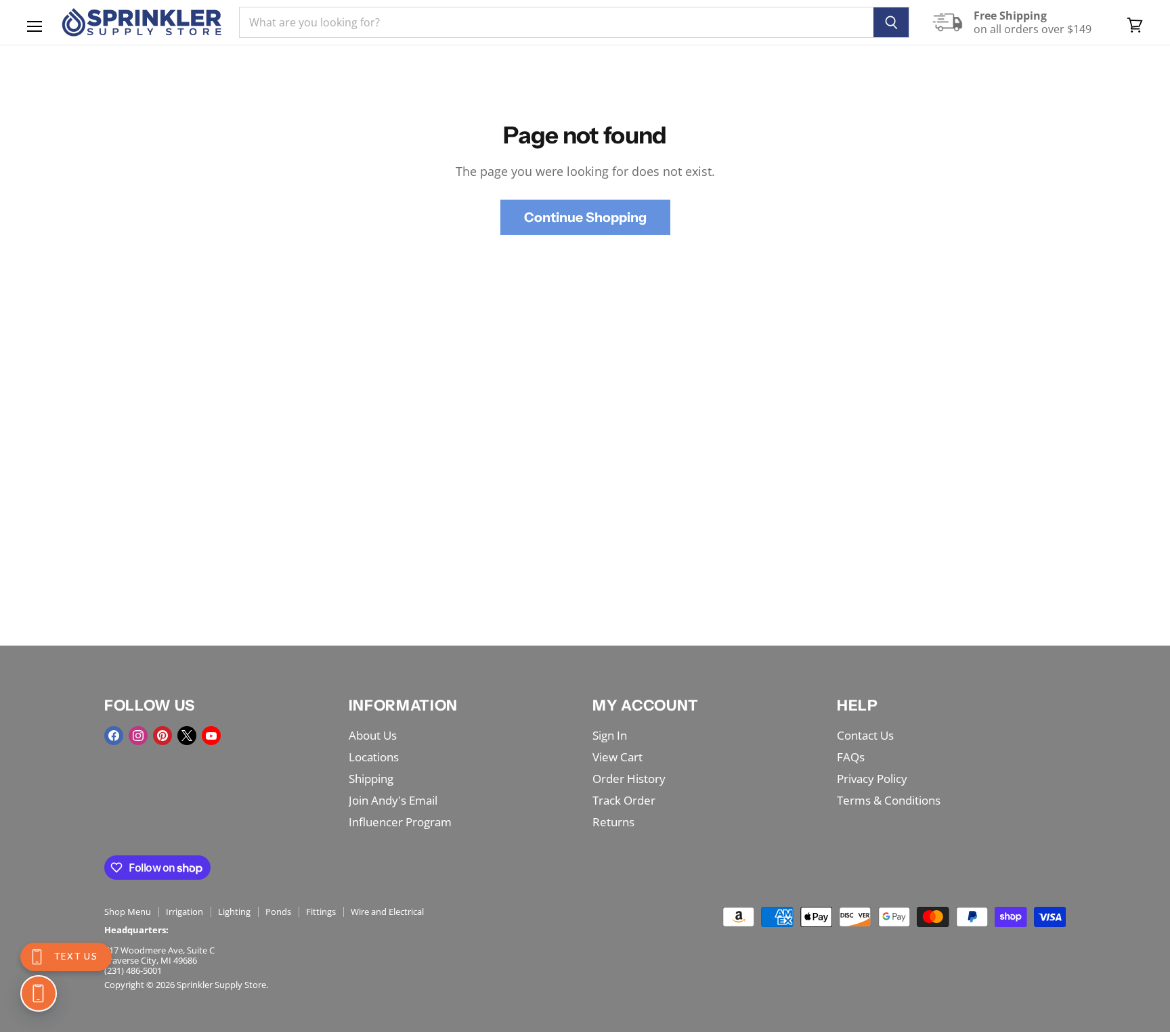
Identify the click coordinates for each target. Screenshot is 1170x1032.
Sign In (609, 735)
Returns (613, 822)
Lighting (234, 911)
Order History (629, 778)
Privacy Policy (872, 778)
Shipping (371, 778)
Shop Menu (127, 911)
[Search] (891, 22)
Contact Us (865, 735)
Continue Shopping (585, 217)
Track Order (623, 800)
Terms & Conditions (888, 800)
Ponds (278, 911)
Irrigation (184, 911)
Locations (374, 757)
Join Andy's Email (393, 800)
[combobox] (556, 22)
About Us (373, 735)
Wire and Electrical (387, 911)
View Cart (617, 757)
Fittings (321, 911)
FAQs (851, 757)
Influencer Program (400, 822)
